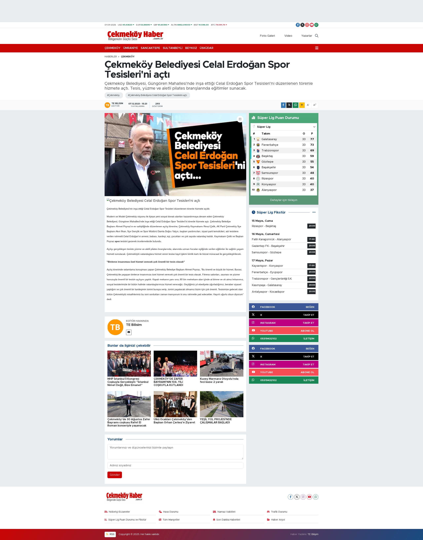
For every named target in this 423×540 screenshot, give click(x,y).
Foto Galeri (267, 35)
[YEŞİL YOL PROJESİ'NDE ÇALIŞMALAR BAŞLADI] (221, 404)
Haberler (111, 57)
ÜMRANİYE (130, 48)
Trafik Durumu (279, 512)
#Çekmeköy (113, 95)
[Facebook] (290, 497)
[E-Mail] (129, 332)
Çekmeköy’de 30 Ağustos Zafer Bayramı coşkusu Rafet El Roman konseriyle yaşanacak (128, 422)
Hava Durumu (170, 512)
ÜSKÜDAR (206, 48)
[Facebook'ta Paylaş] (283, 105)
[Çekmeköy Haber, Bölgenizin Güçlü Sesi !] (135, 35)
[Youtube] (309, 497)
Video (288, 35)
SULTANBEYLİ (172, 48)
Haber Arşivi (278, 520)
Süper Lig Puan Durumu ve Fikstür (127, 520)
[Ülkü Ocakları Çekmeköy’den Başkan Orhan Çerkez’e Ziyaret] (175, 404)
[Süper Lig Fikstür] (314, 212)
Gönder (115, 474)
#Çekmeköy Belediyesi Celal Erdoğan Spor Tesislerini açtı (157, 95)
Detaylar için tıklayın (283, 200)
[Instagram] (303, 497)
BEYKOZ (191, 48)
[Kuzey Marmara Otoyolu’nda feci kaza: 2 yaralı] (221, 363)
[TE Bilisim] (115, 327)
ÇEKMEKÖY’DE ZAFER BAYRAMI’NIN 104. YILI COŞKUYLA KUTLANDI (168, 382)
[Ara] (316, 36)
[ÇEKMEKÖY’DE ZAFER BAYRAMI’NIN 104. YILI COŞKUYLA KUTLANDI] (175, 363)
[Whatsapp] (315, 497)
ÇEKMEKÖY (112, 48)
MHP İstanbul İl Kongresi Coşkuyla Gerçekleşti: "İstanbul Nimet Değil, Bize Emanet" (127, 382)
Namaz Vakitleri (226, 512)
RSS (111, 534)
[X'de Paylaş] (289, 105)
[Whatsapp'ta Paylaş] (295, 105)
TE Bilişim (313, 534)
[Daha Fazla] (302, 105)
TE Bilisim (134, 325)
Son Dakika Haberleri (228, 520)
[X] (297, 497)
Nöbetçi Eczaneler (119, 512)
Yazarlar (306, 35)
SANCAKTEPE (150, 48)
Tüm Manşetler (171, 520)
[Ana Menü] (316, 48)
